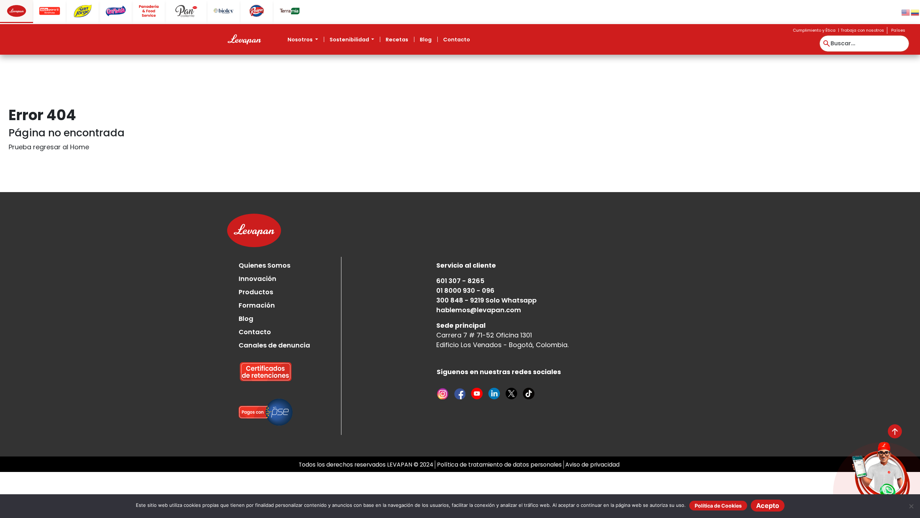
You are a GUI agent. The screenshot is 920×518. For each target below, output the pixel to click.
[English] (906, 12)
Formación (257, 305)
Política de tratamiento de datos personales (499, 464)
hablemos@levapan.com (478, 309)
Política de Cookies (718, 506)
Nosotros (301, 39)
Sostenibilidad (350, 39)
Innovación (257, 278)
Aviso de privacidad (592, 464)
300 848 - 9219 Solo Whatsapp (486, 300)
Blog (426, 39)
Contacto (456, 39)
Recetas (397, 39)
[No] (911, 506)
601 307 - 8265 (460, 280)
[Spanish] (915, 12)
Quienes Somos (264, 265)
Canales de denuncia (274, 345)
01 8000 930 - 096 (465, 290)
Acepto (767, 505)
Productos (256, 291)
